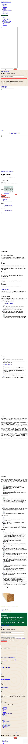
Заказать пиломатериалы (6, 624)
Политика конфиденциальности (8, 657)
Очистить (6, 193)
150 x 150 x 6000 (8, 210)
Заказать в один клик (5, 197)
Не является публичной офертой (8, 659)
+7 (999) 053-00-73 (5, 679)
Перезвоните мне (5, 71)
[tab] (15, 199)
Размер (2, 189)
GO (1, 627)
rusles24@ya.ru (4, 278)
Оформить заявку (9, 303)
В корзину (3, 195)
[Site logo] (9, 67)
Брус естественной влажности (9, 606)
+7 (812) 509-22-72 (6, 2)
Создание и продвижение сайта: (8, 732)
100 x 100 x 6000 (8, 205)
